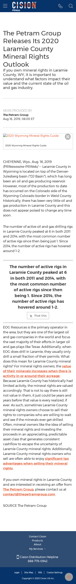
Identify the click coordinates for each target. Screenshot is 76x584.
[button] (38, 136)
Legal (16, 572)
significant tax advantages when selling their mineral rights (36, 463)
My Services (36, 548)
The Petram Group (18, 489)
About (37, 544)
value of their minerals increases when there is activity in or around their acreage (37, 371)
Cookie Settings (55, 572)
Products (37, 540)
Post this (40, 316)
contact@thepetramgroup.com (29, 494)
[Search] (71, 6)
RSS (40, 572)
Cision (43, 578)
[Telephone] (60, 6)
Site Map (28, 572)
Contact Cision (37, 536)
